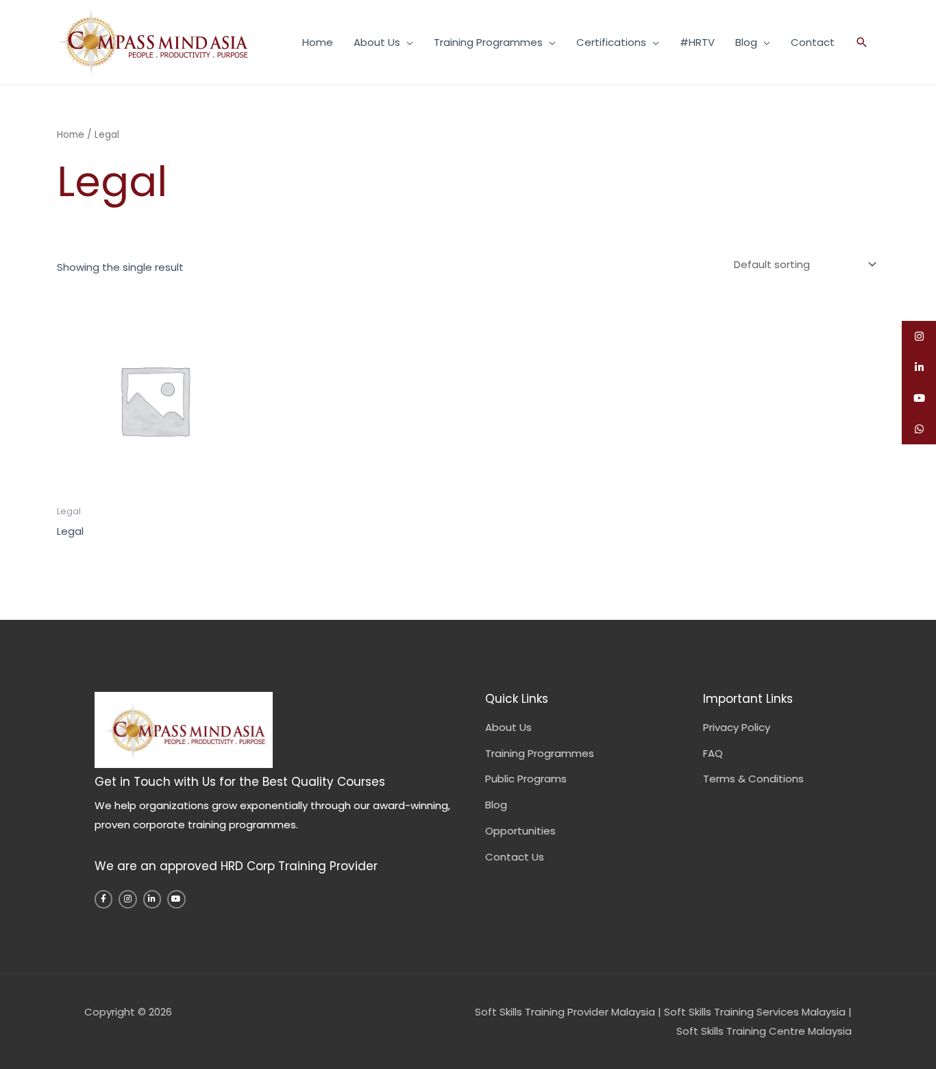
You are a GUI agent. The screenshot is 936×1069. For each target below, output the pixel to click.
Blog (746, 42)
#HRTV (697, 42)
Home (317, 42)
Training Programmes (488, 42)
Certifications (611, 42)
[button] (862, 42)
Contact (813, 42)
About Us (377, 42)
